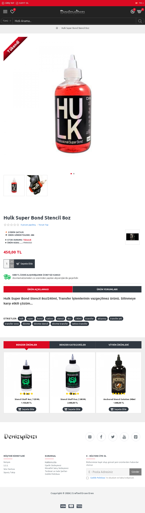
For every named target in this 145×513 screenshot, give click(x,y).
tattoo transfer (80, 323)
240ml (78, 318)
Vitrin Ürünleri (119, 344)
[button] (71, 173)
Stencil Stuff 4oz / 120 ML (27, 399)
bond (40, 318)
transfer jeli (116, 318)
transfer (89, 318)
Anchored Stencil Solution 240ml (119, 399)
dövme (26, 323)
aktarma (102, 318)
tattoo (50, 318)
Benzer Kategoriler (72, 344)
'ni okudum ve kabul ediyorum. (112, 478)
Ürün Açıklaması (38, 289)
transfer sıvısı (12, 323)
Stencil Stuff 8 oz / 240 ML (73, 399)
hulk (21, 318)
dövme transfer (60, 323)
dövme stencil (41, 323)
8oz (69, 318)
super (30, 318)
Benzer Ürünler (26, 344)
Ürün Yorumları (107, 289)
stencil (60, 318)
